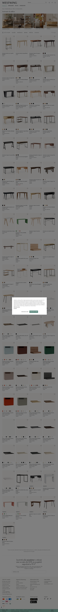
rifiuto (24, 305)
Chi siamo (15, 308)
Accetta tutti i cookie (33, 311)
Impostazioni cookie (24, 311)
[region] (29, 306)
